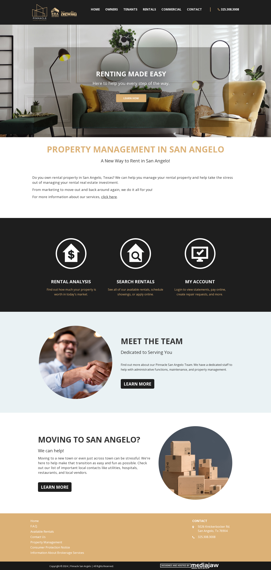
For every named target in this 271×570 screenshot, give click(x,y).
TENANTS (130, 9)
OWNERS (111, 9)
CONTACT (194, 9)
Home (34, 521)
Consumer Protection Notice (50, 547)
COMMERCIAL (171, 9)
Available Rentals (42, 532)
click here (109, 196)
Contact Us (38, 537)
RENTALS (149, 9)
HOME (95, 9)
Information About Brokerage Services (57, 553)
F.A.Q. (34, 526)
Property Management (46, 542)
